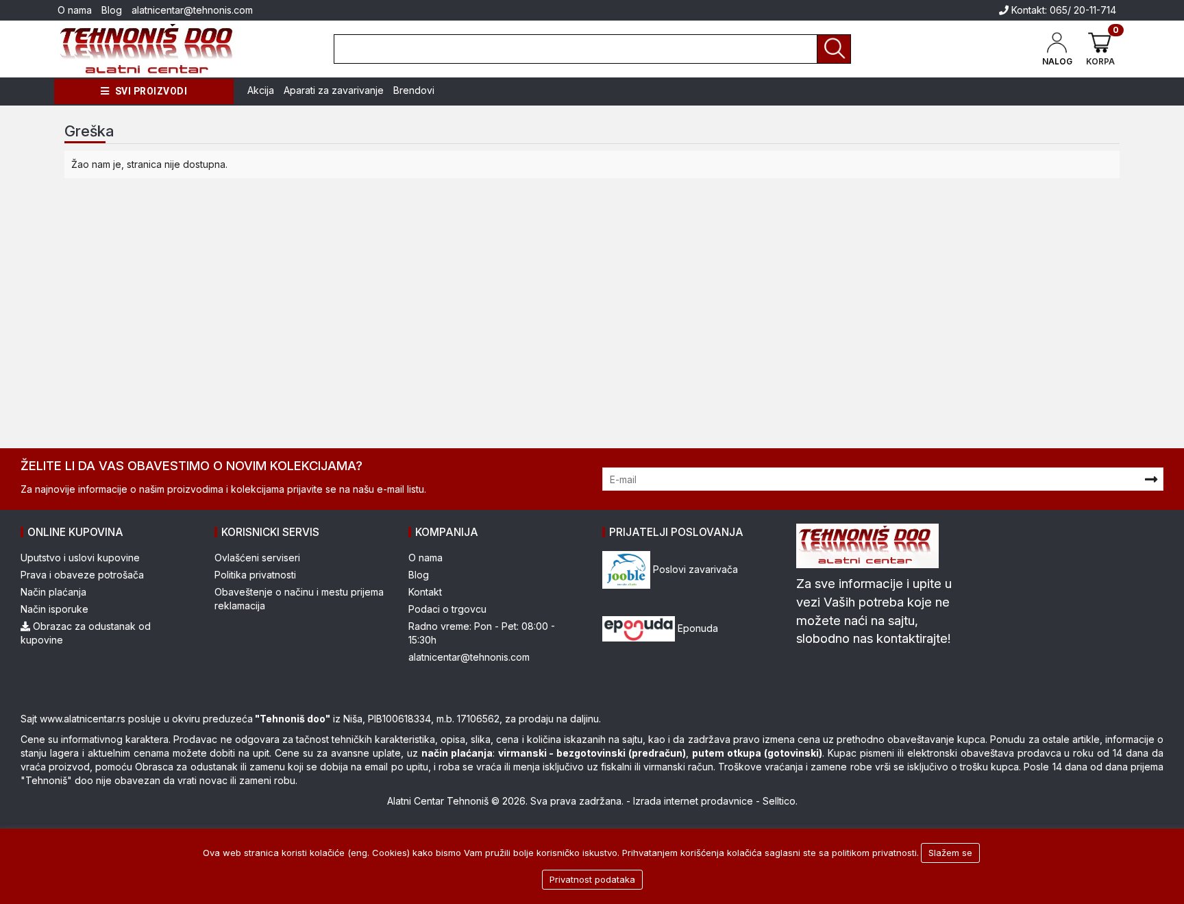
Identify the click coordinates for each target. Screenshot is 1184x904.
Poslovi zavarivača (694, 569)
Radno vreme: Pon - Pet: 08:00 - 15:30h (481, 633)
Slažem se (950, 852)
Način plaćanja (53, 592)
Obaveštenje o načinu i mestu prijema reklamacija (299, 598)
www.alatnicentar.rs (82, 718)
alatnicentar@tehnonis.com (192, 10)
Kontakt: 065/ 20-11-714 (1062, 10)
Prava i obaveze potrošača (82, 575)
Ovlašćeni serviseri (257, 557)
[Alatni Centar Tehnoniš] (147, 49)
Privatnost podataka (592, 879)
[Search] (834, 49)
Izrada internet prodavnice (693, 801)
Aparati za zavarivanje (334, 90)
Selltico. (780, 801)
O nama (75, 10)
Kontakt (425, 592)
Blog (111, 10)
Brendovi (413, 90)
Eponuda (696, 628)
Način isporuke (54, 609)
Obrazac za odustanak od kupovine (86, 633)
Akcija (260, 90)
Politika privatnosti (255, 575)
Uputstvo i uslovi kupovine (80, 557)
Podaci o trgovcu (447, 609)
